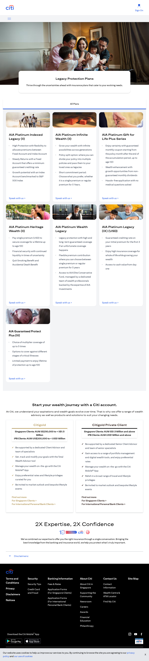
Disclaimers (13, 594)
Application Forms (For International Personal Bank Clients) (59, 601)
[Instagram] (130, 634)
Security (33, 578)
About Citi (86, 578)
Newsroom (86, 601)
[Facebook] (141, 634)
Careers (84, 606)
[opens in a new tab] (10, 7)
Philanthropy (87, 626)
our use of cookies (23, 656)
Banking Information (60, 578)
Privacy (10, 588)
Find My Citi (109, 601)
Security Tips (34, 584)
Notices (10, 600)
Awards (84, 612)
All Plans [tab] (74, 103)
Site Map (133, 578)
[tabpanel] (74, 250)
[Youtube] (135, 634)
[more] (9, 18)
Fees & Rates (54, 584)
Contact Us (110, 578)
